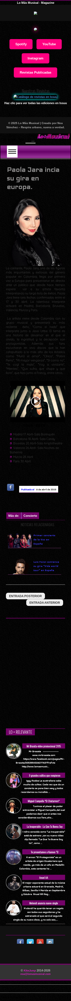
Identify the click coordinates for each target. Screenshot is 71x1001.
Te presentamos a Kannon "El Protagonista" (44, 854)
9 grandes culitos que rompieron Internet (44, 777)
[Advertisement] (38, 503)
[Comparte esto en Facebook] (11, 487)
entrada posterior (25, 596)
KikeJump (30, 970)
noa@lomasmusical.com (35, 973)
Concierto (30, 515)
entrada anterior (44, 602)
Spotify (21, 44)
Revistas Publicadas (35, 72)
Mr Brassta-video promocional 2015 (44, 746)
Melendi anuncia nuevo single (43, 903)
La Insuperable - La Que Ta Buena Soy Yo (45, 828)
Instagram (35, 58)
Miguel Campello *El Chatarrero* (44, 801)
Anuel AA (43, 877)
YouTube (49, 44)
